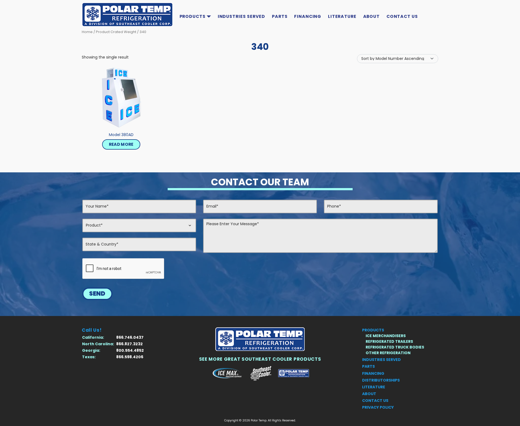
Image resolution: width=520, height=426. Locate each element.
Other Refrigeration (388, 353)
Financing (307, 16)
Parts (280, 16)
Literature (342, 16)
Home (87, 31)
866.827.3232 (129, 344)
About (371, 16)
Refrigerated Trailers (389, 341)
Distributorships (381, 380)
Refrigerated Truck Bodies (395, 347)
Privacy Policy (378, 407)
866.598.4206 (129, 357)
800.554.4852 (130, 350)
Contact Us (402, 16)
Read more (121, 144)
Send (97, 293)
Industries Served (241, 16)
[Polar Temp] (260, 339)
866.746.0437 (130, 337)
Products (193, 16)
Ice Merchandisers (386, 335)
